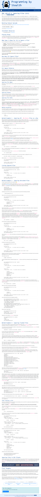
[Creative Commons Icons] (35, 495)
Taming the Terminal (19, 478)
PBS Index (26, 10)
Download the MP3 (9, 28)
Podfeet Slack (6, 491)
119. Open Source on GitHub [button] (9, 484)
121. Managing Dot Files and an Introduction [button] (29, 483)
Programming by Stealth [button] (18, 484)
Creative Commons (25, 495)
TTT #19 (25, 368)
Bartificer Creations (24, 496)
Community (21, 10)
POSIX (12, 138)
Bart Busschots (19, 496)
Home (17, 10)
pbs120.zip (13, 32)
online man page (7, 184)
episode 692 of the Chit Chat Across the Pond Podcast (20, 24)
